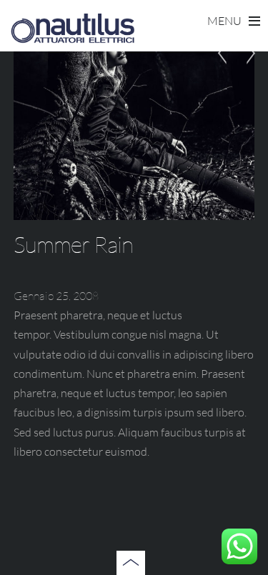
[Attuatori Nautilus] (72, 38)
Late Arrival (226, 67)
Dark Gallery (246, 67)
